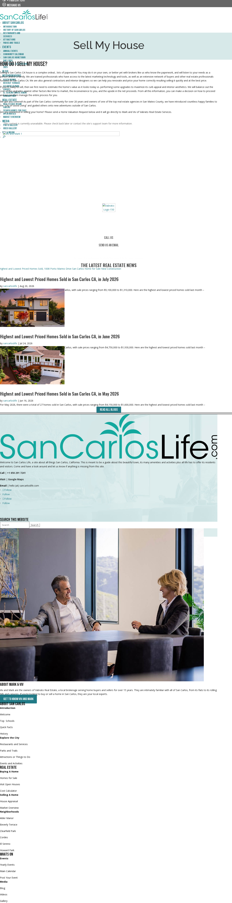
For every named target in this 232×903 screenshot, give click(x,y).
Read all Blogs (109, 410)
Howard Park (7, 850)
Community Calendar (13, 54)
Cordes (4, 837)
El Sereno (5, 843)
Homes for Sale (8, 778)
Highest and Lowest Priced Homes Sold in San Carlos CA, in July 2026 (59, 279)
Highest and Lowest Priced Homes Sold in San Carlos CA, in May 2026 (59, 393)
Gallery (3, 900)
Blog (2, 888)
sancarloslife (10, 286)
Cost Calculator (8, 790)
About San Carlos (13, 23)
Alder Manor (7, 818)
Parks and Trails (8, 750)
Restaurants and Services (11, 35)
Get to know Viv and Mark (18, 699)
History (4, 733)
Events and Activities (11, 763)
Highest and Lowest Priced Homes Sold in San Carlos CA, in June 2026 (60, 336)
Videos (3, 894)
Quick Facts (6, 727)
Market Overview (9, 807)
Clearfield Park (8, 831)
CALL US (108, 238)
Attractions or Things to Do (15, 757)
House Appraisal (9, 801)
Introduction (9, 26)
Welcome (5, 714)
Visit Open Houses (10, 784)
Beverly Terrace (8, 824)
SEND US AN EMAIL (109, 245)
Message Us (13, 5)
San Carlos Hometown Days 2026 (14, 59)
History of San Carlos (14, 30)
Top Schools (7, 720)
